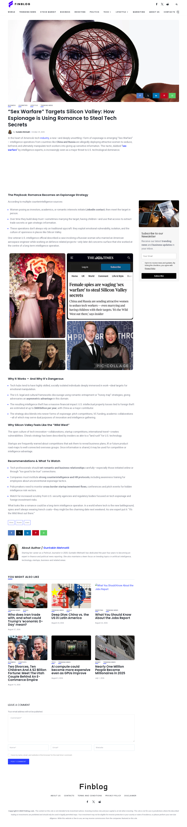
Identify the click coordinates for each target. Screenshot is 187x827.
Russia (19, 522)
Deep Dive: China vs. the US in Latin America (70, 616)
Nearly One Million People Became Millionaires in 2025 (110, 669)
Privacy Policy (150, 268)
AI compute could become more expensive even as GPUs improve (70, 669)
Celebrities (23, 105)
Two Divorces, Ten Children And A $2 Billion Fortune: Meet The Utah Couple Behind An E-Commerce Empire (27, 673)
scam (27, 522)
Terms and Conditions (90, 796)
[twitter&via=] (148, 95)
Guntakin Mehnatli (23, 132)
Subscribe (159, 276)
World (11, 12)
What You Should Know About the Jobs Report (113, 616)
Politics (94, 12)
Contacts (169, 12)
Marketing (139, 12)
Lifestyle (121, 12)
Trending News (27, 12)
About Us (154, 12)
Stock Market (48, 12)
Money (97, 662)
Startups (22, 662)
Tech (106, 12)
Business (65, 12)
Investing (80, 12)
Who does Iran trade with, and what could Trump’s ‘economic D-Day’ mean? (25, 620)
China (11, 522)
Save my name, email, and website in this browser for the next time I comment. (41, 755)
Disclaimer (130, 796)
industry (44, 138)
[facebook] (139, 95)
